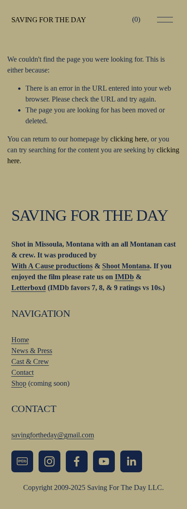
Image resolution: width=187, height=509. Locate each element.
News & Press (31, 350)
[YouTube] (104, 461)
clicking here (128, 139)
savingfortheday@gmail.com (52, 435)
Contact (22, 372)
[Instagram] (49, 461)
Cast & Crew (30, 361)
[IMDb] (22, 461)
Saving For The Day (48, 20)
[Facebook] (77, 461)
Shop (18, 383)
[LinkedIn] (131, 461)
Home (20, 340)
